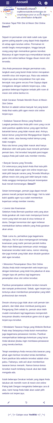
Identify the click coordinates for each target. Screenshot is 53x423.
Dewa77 (6, 26)
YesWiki (33, 414)
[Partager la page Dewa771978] (44, 403)
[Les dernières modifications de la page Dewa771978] (26, 403)
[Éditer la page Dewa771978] (8, 403)
